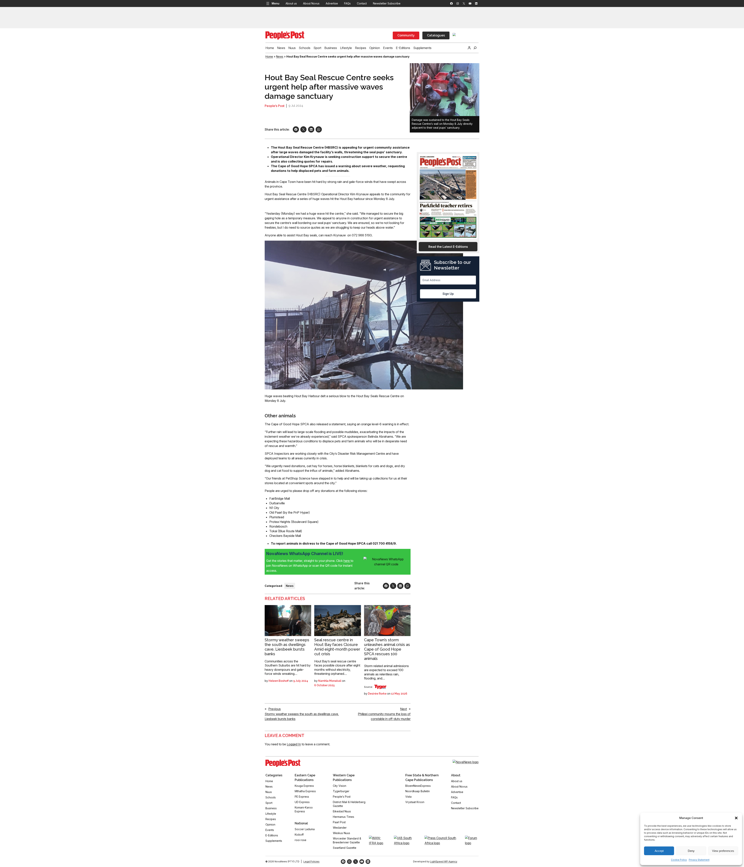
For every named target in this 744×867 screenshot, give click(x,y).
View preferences (723, 850)
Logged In (294, 744)
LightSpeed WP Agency (443, 861)
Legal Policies (311, 861)
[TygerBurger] (380, 687)
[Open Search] (475, 47)
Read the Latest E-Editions (448, 247)
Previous (274, 709)
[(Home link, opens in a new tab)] (282, 763)
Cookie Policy (679, 859)
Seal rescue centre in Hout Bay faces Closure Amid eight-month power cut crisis (337, 647)
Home (269, 56)
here (347, 561)
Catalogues (436, 35)
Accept (659, 850)
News (279, 56)
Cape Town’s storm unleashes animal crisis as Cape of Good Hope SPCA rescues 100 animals (387, 649)
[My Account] (469, 48)
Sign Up (448, 294)
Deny (691, 850)
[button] (736, 818)
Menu (275, 3)
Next (403, 709)
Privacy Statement (699, 859)
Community (406, 35)
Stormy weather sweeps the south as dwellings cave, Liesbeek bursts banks (287, 647)
